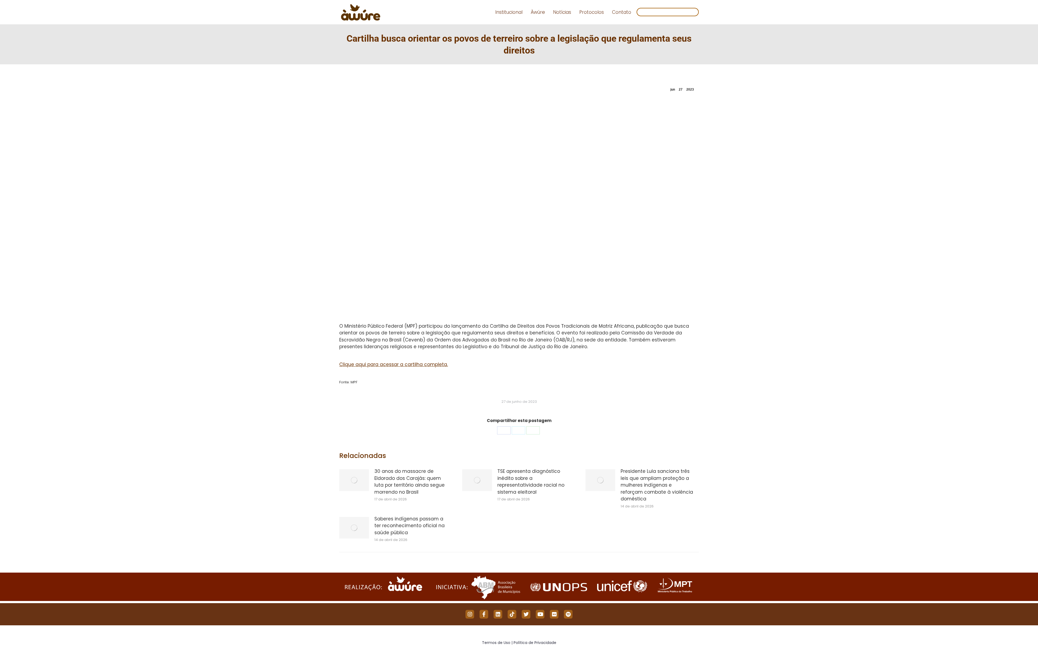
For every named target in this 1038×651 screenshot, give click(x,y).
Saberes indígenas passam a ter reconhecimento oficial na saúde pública (409, 526)
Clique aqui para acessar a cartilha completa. (393, 364)
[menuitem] (509, 12)
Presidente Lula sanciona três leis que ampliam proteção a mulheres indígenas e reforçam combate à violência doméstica (657, 485)
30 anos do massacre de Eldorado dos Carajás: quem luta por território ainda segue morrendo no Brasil (409, 481)
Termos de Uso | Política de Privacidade (519, 642)
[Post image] (354, 480)
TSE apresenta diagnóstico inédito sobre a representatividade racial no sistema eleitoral (530, 481)
